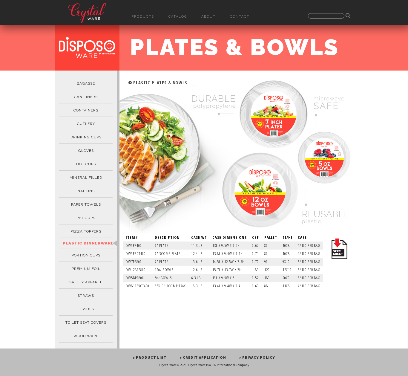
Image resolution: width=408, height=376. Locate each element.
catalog (177, 17)
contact (239, 17)
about (208, 17)
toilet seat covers (85, 322)
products (142, 17)
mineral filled (86, 177)
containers (85, 110)
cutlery (86, 124)
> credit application (203, 358)
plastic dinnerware (88, 243)
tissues (86, 309)
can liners (86, 97)
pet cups (85, 218)
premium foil (86, 269)
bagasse (86, 83)
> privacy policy (257, 358)
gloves (86, 151)
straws (86, 296)
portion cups (86, 255)
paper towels (86, 204)
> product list (150, 358)
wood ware (86, 336)
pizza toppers (85, 231)
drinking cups (86, 137)
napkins (86, 191)
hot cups (86, 164)
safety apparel (85, 282)
